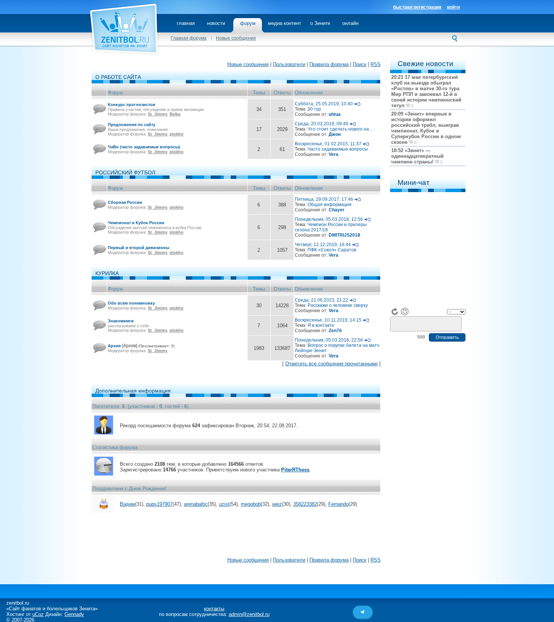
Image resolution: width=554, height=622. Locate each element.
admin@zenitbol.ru (249, 614)
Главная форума (189, 38)
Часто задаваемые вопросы (338, 149)
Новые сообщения (236, 38)
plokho (177, 134)
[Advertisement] (236, 536)
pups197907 (159, 504)
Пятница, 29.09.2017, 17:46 (324, 199)
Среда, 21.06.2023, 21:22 (321, 300)
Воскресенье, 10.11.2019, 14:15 (328, 320)
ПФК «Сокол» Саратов (332, 249)
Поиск (359, 64)
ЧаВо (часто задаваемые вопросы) (144, 147)
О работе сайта (118, 77)
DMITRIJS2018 (344, 235)
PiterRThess (295, 470)
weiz (277, 504)
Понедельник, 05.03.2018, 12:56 (329, 219)
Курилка (107, 273)
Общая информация (330, 204)
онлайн (350, 23)
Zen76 (335, 330)
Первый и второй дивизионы (138, 247)
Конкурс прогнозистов (131, 104)
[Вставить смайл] (405, 311)
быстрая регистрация (417, 7)
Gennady (74, 614)
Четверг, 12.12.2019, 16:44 (323, 244)
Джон (335, 134)
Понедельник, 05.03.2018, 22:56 (329, 340)
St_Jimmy (157, 114)
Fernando (338, 504)
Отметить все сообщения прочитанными (331, 363)
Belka (175, 114)
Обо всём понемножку (131, 303)
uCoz (38, 614)
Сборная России (125, 202)
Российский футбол (125, 172)
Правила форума (329, 64)
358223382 (305, 504)
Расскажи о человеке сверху (338, 305)
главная (186, 23)
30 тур (314, 109)
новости (216, 23)
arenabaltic (196, 504)
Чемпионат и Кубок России (136, 222)
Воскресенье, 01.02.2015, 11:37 (328, 143)
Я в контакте (321, 325)
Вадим (127, 504)
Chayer (336, 209)
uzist (224, 504)
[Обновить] (395, 311)
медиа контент (284, 23)
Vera (333, 154)
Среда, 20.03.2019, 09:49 (321, 123)
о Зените (320, 23)
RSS (375, 64)
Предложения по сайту (131, 124)
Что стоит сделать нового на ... (340, 129)
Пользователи (289, 64)
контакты (214, 608)
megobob (251, 504)
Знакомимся (120, 321)
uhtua (335, 114)
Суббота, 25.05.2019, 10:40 (324, 103)
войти (453, 7)
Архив (114, 345)
